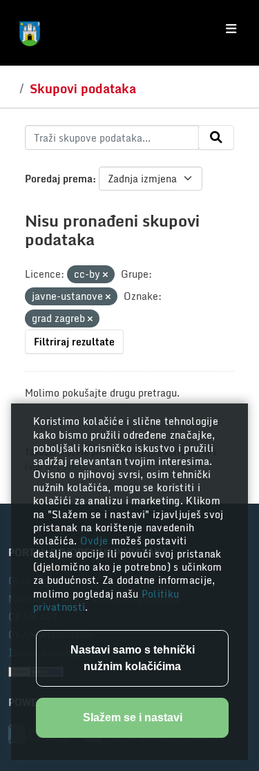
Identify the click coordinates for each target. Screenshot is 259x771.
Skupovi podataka (83, 88)
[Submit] (216, 137)
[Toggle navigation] (231, 29)
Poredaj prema (59, 179)
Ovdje (95, 541)
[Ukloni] (105, 275)
